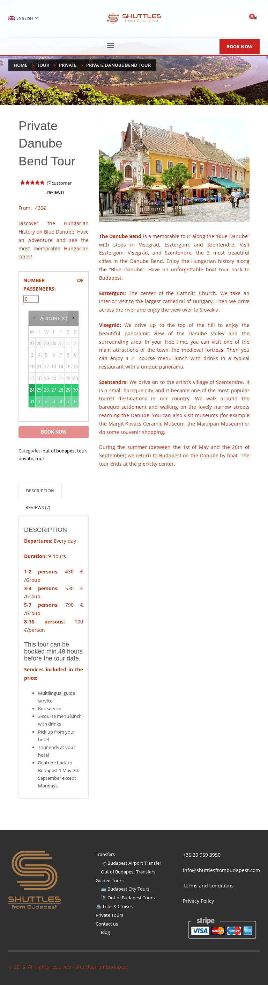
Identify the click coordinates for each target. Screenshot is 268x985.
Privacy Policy (198, 901)
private (25, 458)
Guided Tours (110, 880)
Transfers (105, 854)
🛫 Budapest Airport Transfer (131, 863)
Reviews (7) (37, 507)
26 (46, 390)
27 (53, 390)
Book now (53, 432)
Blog (105, 932)
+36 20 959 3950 (202, 854)
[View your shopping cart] (255, 18)
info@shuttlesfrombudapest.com (221, 870)
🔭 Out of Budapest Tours (128, 897)
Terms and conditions (208, 885)
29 (68, 390)
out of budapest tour (64, 451)
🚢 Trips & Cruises (114, 906)
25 (39, 390)
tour (39, 458)
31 (32, 401)
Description (40, 490)
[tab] (40, 490)
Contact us (107, 924)
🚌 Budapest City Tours (125, 889)
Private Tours (109, 915)
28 (60, 390)
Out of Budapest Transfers (128, 872)
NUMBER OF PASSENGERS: (53, 284)
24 (32, 390)
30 (75, 390)
